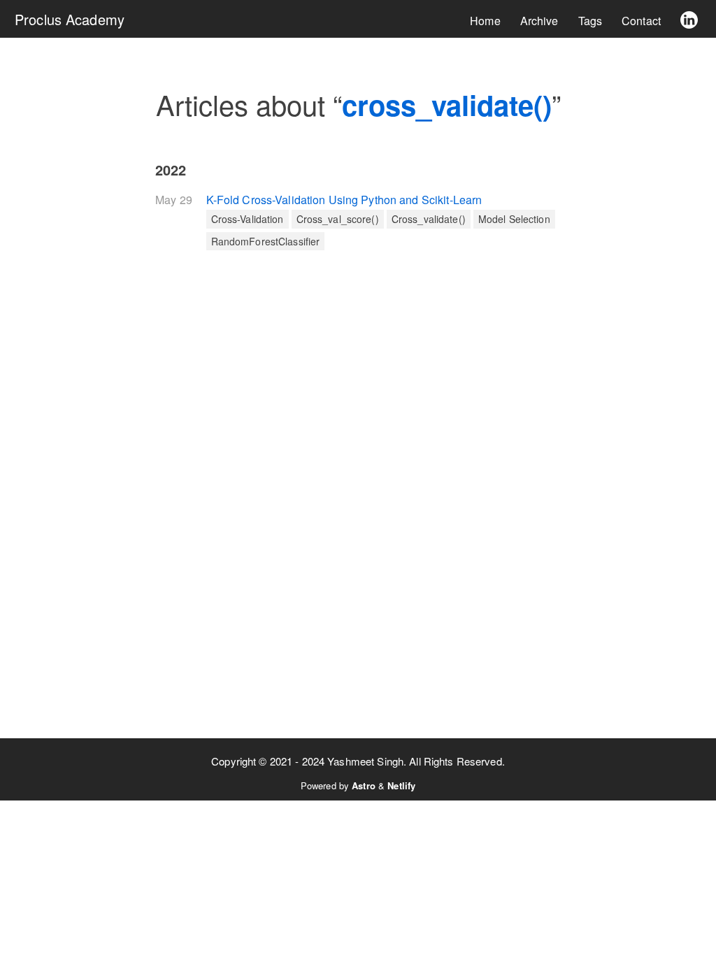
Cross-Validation (247, 219)
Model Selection (514, 219)
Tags (590, 21)
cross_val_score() (337, 219)
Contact (641, 21)
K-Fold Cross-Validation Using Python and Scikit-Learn (344, 200)
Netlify (401, 785)
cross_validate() (429, 219)
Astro (363, 785)
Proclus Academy (69, 19)
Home (485, 21)
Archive (539, 21)
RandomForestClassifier (265, 241)
